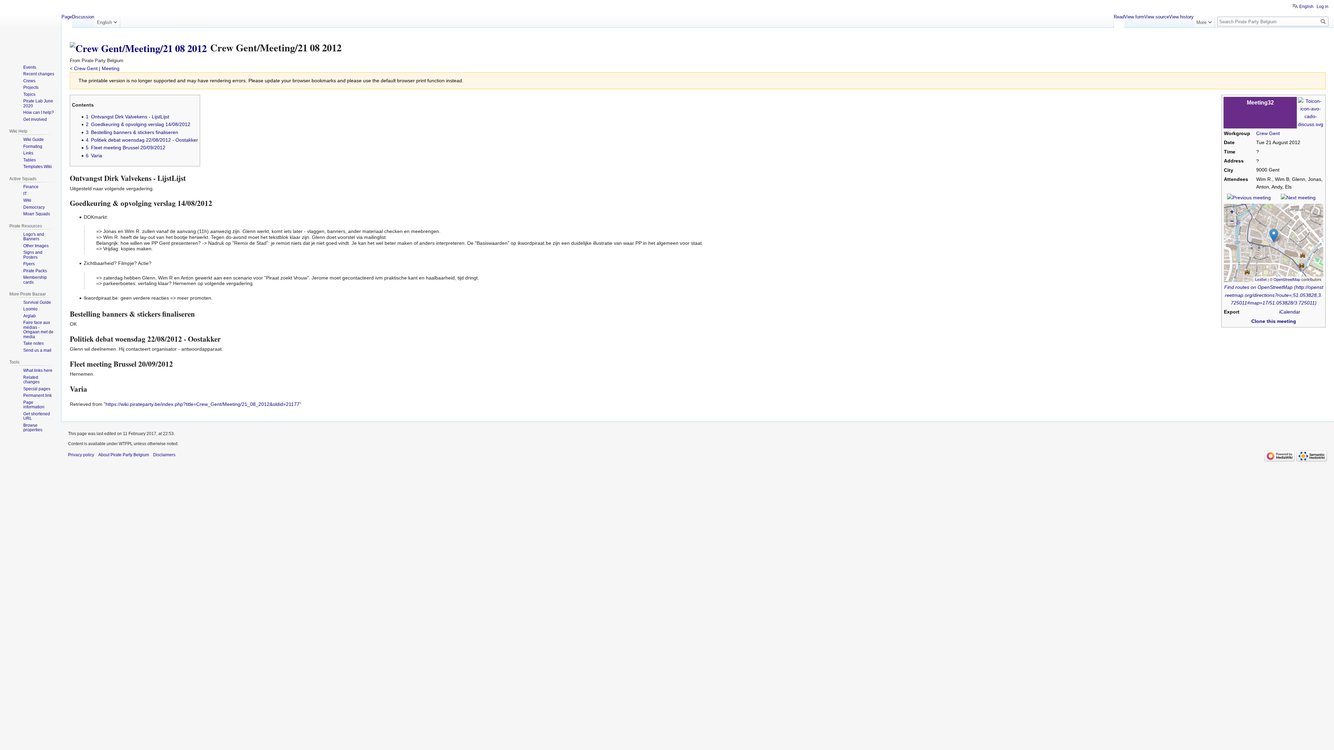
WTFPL (126, 443)
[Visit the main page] (30, 28)
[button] (1315, 211)
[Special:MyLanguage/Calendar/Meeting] (1310, 112)
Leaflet (1261, 279)
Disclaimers (164, 454)
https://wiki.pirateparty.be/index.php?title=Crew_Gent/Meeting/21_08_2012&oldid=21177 (202, 404)
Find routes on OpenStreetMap (1258, 287)
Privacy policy (81, 454)
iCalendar (1289, 312)
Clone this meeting (1273, 321)
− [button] (1232, 221)
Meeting (111, 68)
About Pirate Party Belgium (123, 454)
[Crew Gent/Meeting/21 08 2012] (138, 47)
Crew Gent (86, 68)
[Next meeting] (1298, 197)
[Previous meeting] (1249, 197)
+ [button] (1232, 211)
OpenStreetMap (1287, 279)
